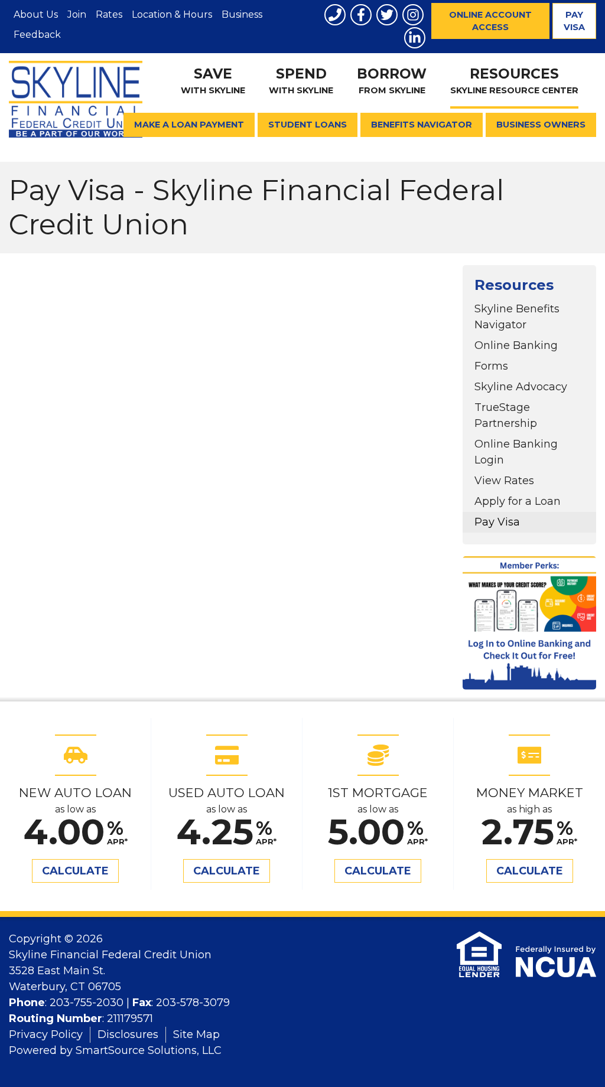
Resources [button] (514, 81)
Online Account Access (490, 20)
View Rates (504, 480)
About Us (36, 14)
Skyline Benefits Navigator (517, 316)
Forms (491, 366)
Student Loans (307, 124)
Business (242, 14)
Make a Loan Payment (189, 124)
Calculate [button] (75, 870)
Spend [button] (301, 81)
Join (76, 14)
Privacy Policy (46, 1034)
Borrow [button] (392, 81)
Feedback (37, 34)
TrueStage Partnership (505, 415)
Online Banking (516, 345)
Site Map (196, 1034)
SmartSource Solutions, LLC (149, 1050)
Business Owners (541, 124)
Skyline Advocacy (520, 386)
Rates (109, 14)
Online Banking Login (516, 452)
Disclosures (127, 1034)
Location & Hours (172, 14)
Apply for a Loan (517, 501)
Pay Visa (574, 20)
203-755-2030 (86, 1002)
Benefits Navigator (421, 124)
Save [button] (213, 81)
